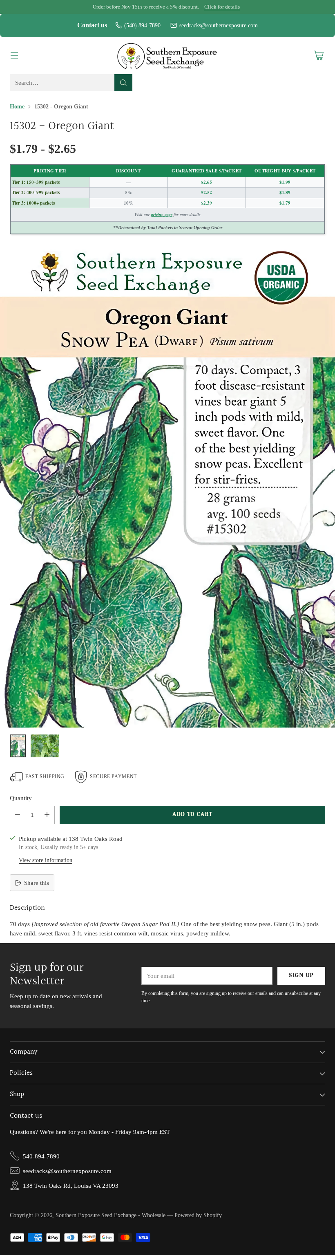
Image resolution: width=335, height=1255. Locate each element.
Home (17, 107)
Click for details (222, 7)
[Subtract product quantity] (17, 815)
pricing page (161, 214)
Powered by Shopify (198, 1215)
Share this (36, 882)
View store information (45, 860)
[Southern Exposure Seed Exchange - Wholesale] (167, 56)
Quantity (21, 797)
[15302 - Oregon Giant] (167, 486)
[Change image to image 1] (18, 745)
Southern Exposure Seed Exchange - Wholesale (110, 1215)
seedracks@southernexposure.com (218, 25)
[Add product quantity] (47, 815)
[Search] (123, 82)
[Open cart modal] (318, 55)
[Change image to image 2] (45, 745)
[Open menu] (14, 55)
